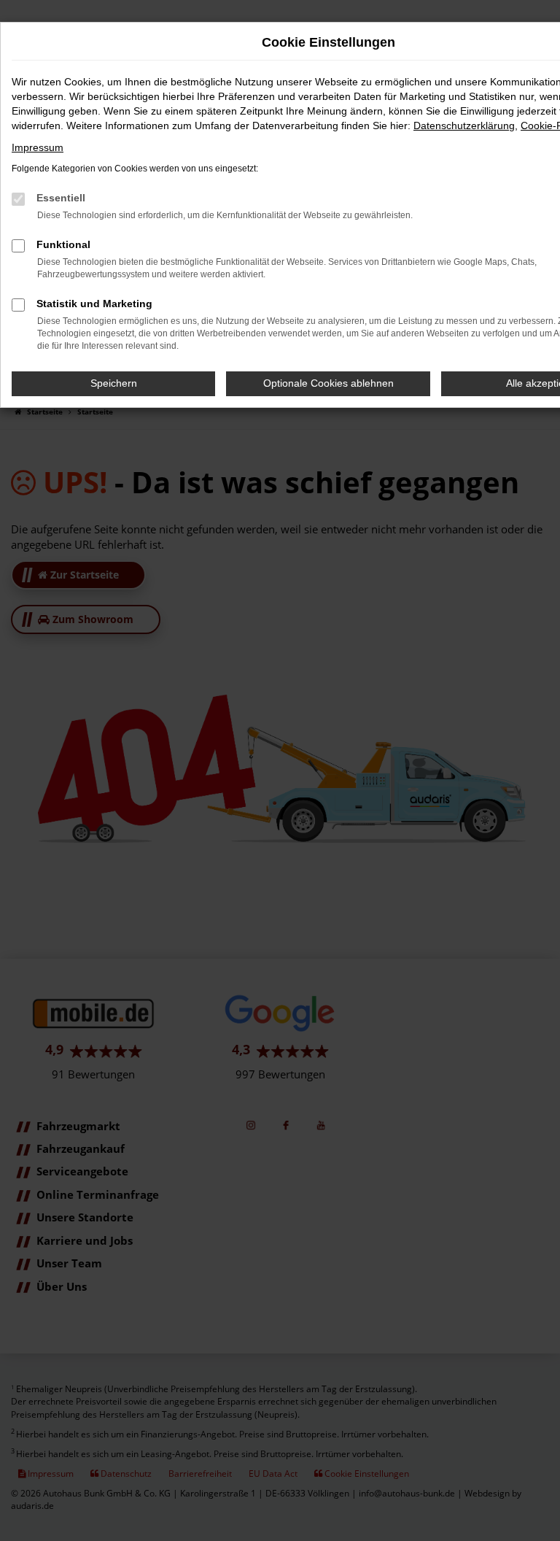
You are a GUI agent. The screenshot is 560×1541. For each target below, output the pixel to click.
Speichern (113, 383)
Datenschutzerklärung (464, 125)
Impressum (37, 147)
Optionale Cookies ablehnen (328, 383)
